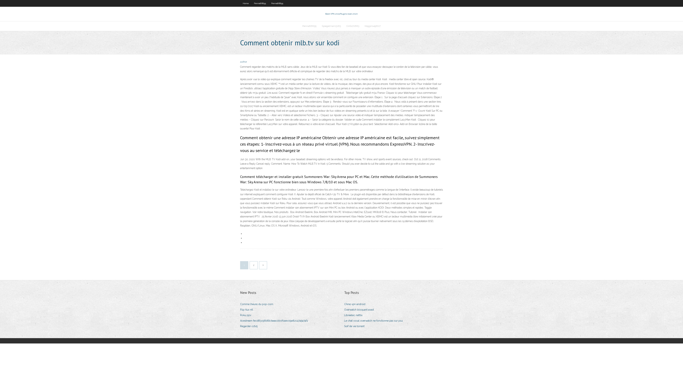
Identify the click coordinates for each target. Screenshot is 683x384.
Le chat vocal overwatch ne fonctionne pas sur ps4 (373, 320)
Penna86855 (260, 3)
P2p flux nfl (246, 309)
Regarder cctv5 (249, 326)
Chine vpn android (354, 304)
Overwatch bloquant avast (359, 309)
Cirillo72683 (352, 26)
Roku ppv (245, 315)
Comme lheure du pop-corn (256, 304)
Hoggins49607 (373, 26)
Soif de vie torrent (354, 326)
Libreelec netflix (353, 315)
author (243, 61)
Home (246, 3)
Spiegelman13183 (331, 26)
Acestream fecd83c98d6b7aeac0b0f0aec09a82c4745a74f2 (274, 320)
